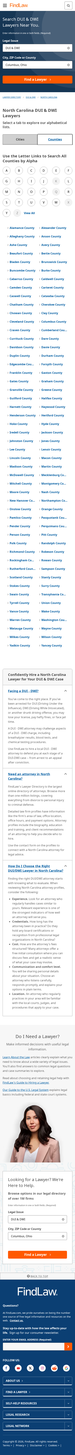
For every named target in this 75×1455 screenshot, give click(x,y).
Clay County (49, 313)
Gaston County (51, 373)
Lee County (17, 449)
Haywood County (53, 407)
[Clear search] (63, 1219)
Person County (20, 535)
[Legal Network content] (68, 1426)
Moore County (19, 492)
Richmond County (22, 552)
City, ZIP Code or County (19, 57)
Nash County (50, 492)
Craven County (20, 330)
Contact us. (16, 1320)
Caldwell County (52, 279)
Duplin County (20, 356)
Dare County (50, 339)
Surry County (50, 586)
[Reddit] (54, 1368)
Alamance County (22, 228)
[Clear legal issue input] (68, 48)
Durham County (52, 356)
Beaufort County (21, 253)
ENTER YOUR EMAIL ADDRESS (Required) (27, 1339)
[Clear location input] (68, 65)
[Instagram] (42, 1368)
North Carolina (48, 97)
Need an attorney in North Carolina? (29, 776)
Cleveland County (22, 322)
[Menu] (4, 5)
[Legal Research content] (68, 1414)
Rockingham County (23, 560)
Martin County (51, 466)
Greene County (51, 390)
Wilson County (51, 637)
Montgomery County (54, 483)
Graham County (52, 381)
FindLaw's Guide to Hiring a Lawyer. (26, 1083)
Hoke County (19, 424)
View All (29, 213)
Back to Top (39, 1276)
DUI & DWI (31, 97)
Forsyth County (52, 364)
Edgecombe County (23, 364)
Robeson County (52, 552)
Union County (51, 603)
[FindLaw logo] (20, 5)
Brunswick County (54, 262)
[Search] (68, 5)
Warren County (20, 620)
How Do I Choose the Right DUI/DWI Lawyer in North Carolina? (35, 868)
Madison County (21, 466)
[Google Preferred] (66, 1368)
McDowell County (22, 475)
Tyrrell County (19, 603)
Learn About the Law (16, 1057)
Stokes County (20, 586)
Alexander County (53, 228)
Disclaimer (36, 1445)
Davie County (50, 347)
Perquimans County (54, 526)
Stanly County (51, 577)
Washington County (54, 620)
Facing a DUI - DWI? (23, 691)
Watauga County (21, 628)
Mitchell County (21, 483)
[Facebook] (6, 1368)
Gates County (19, 381)
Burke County (51, 270)
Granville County (21, 390)
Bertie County (51, 253)
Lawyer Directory (12, 97)
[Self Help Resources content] (68, 1403)
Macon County (51, 458)
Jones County (50, 441)
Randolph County (53, 543)
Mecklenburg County (54, 475)
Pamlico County (21, 518)
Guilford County (21, 398)
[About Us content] (68, 1381)
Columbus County (53, 322)
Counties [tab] (55, 139)
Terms (7, 1445)
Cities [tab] (20, 139)
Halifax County (51, 398)
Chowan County (21, 313)
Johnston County (21, 441)
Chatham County (21, 304)
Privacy (20, 1445)
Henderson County (23, 415)
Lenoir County (51, 449)
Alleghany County (22, 236)
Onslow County (20, 509)
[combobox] (37, 48)
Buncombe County (22, 270)
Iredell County (19, 432)
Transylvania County (54, 594)
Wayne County (51, 628)
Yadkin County (20, 645)
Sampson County (53, 569)
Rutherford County (23, 569)
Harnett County (20, 407)
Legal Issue (10, 41)
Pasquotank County (54, 518)
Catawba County (53, 296)
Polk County (18, 543)
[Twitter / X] (30, 1368)
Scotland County (21, 577)
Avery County (50, 245)
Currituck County (22, 339)
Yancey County (51, 645)
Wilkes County (19, 637)
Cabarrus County (21, 279)
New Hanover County (23, 501)
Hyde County (50, 424)
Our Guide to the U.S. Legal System (26, 1090)
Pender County (20, 526)
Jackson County (52, 432)
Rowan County (51, 560)
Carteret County (52, 287)
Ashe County (18, 245)
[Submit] (68, 1346)
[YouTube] (18, 1368)
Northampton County (54, 501)
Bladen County (20, 262)
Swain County (19, 594)
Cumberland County (54, 330)
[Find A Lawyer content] (68, 1392)
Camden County (21, 287)
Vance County (19, 611)
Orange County (52, 509)
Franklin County (21, 373)
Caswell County (20, 296)
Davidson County (21, 347)
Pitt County (49, 535)
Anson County (51, 236)
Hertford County (52, 415)
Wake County (50, 611)
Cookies (53, 1445)
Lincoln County (20, 458)
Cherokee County (53, 304)
